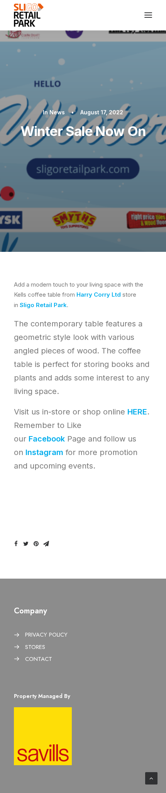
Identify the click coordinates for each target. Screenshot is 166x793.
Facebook (47, 438)
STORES (35, 647)
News (57, 112)
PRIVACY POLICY (46, 634)
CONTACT (38, 659)
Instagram (44, 452)
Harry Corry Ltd (98, 294)
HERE (137, 411)
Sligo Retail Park (43, 305)
